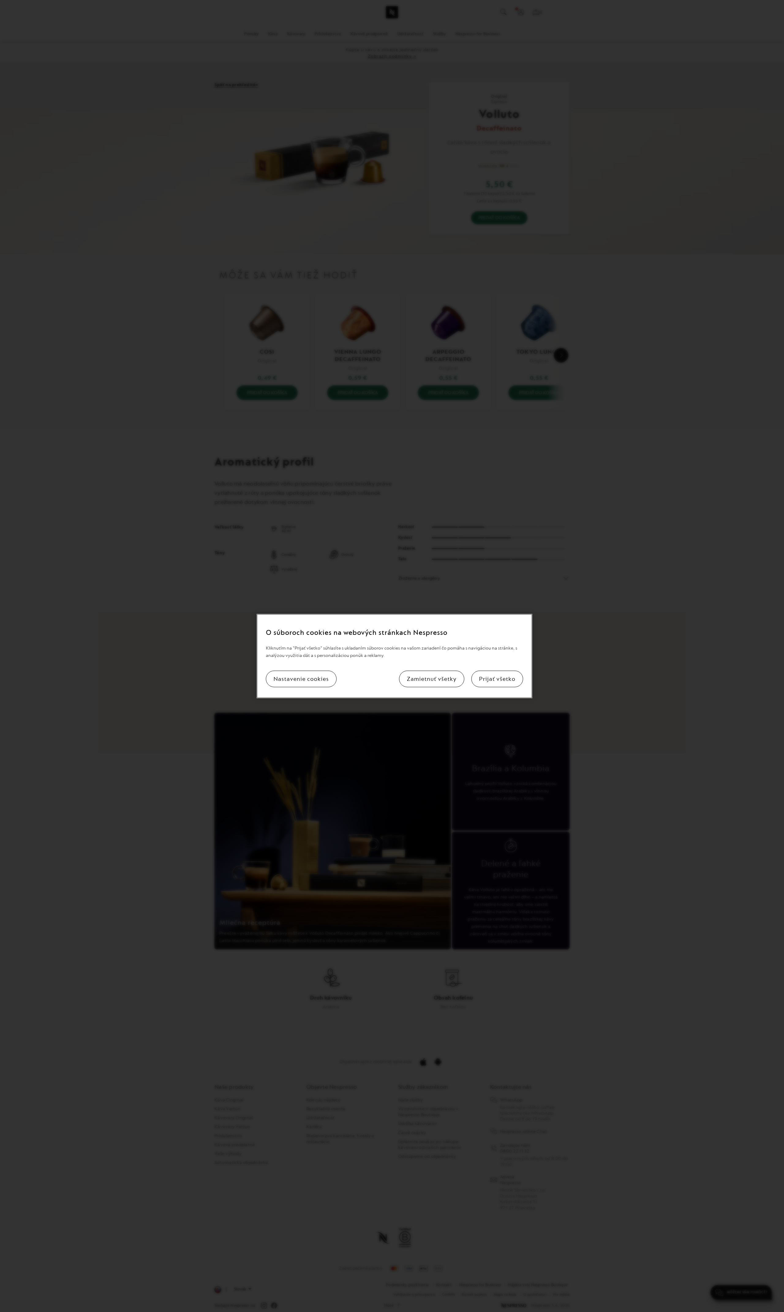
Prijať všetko (497, 678)
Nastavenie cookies (301, 678)
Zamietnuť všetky (432, 678)
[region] (394, 656)
